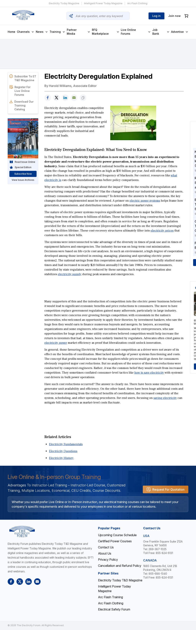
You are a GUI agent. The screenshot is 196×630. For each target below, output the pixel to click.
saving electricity (165, 398)
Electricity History (61, 458)
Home (11, 31)
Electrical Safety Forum (114, 609)
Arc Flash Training (110, 597)
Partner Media (72, 31)
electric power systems (145, 201)
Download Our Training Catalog (23, 105)
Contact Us (106, 547)
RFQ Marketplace (100, 31)
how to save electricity (149, 373)
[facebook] (47, 97)
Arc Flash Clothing (137, 3)
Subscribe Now (23, 173)
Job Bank (155, 31)
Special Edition (23, 167)
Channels (23, 31)
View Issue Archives (23, 179)
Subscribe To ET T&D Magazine (25, 78)
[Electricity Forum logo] (23, 15)
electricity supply (70, 274)
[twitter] (56, 97)
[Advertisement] (114, 287)
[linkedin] (65, 97)
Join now (174, 15)
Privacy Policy (108, 559)
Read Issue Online (25, 161)
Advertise (177, 31)
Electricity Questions (63, 451)
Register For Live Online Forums (22, 90)
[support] (74, 97)
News (39, 31)
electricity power (55, 343)
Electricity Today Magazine (64, 3)
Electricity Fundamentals (66, 444)
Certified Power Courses (115, 541)
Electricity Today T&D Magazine (120, 580)
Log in (156, 15)
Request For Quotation (168, 489)
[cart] (186, 16)
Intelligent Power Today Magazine (103, 3)
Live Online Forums (128, 31)
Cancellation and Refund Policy (119, 566)
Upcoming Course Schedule (117, 535)
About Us (104, 553)
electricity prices (162, 230)
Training (55, 31)
